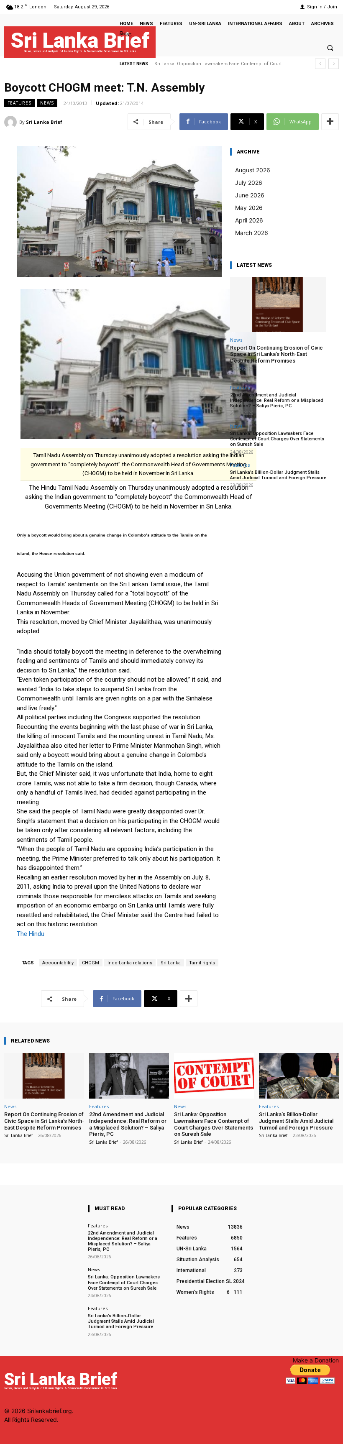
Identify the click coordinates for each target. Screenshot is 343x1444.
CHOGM (90, 963)
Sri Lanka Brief (44, 122)
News (47, 103)
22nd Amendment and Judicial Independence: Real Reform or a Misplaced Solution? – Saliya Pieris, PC (276, 400)
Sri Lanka (171, 963)
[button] (330, 47)
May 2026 (249, 207)
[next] (333, 64)
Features (19, 103)
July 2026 (248, 182)
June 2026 (249, 195)
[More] (330, 121)
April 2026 (249, 220)
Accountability (58, 963)
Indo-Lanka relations (130, 963)
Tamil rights (202, 963)
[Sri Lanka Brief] (11, 122)
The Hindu (30, 934)
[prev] (320, 64)
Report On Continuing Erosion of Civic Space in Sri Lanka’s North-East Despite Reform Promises (276, 354)
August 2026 (252, 170)
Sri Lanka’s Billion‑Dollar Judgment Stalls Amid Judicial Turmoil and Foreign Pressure (278, 475)
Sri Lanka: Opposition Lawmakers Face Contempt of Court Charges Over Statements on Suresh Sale (277, 439)
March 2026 (251, 232)
